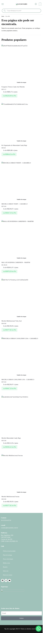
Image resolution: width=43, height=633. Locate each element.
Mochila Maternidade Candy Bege (11, 438)
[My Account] (36, 4)
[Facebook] (2, 580)
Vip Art (6, 629)
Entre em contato (7, 575)
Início (3, 16)
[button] (39, 629)
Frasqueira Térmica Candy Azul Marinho (13, 87)
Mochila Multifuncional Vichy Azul (12, 321)
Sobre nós (5, 571)
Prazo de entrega (7, 555)
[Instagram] (6, 580)
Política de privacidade (9, 551)
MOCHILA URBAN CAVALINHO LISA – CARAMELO (18, 379)
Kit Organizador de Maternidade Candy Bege (14, 145)
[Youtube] (9, 580)
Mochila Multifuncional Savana (10, 496)
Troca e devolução (8, 559)
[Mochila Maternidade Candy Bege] (22, 416)
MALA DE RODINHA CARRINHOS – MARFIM (16, 262)
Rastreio (5, 567)
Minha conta (6, 563)
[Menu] (5, 4)
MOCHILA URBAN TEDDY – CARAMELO (15, 204)
